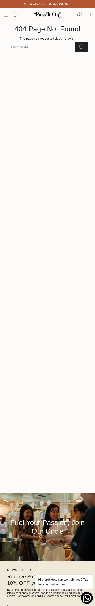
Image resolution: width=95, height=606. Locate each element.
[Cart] (88, 15)
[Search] (81, 47)
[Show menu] (5, 15)
